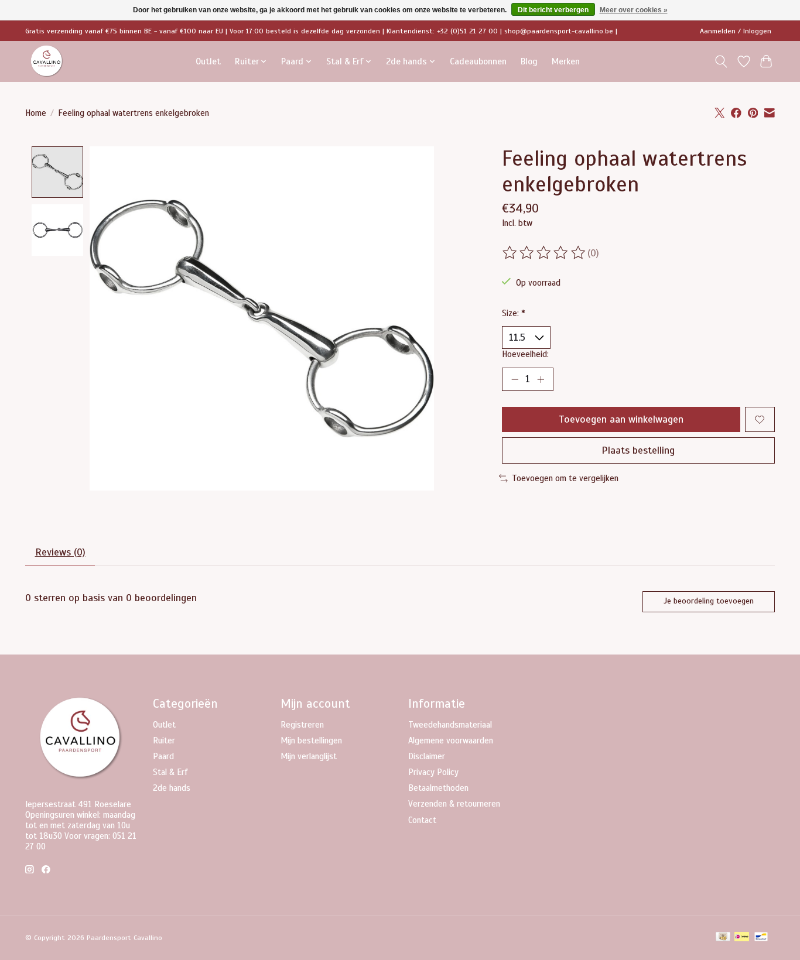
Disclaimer (426, 756)
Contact (422, 820)
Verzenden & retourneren (454, 803)
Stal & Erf (170, 772)
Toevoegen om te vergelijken (565, 478)
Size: (513, 313)
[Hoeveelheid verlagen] (515, 379)
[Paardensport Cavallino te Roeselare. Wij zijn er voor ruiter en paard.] (47, 61)
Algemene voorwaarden (450, 740)
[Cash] (723, 938)
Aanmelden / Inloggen (735, 31)
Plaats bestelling (638, 450)
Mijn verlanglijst (309, 756)
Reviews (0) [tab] (60, 552)
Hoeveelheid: (525, 354)
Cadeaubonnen (478, 61)
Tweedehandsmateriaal (450, 724)
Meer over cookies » (634, 10)
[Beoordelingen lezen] (544, 252)
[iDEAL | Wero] (741, 938)
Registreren (302, 724)
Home (35, 113)
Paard (163, 756)
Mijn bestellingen (311, 740)
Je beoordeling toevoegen (709, 601)
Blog (529, 61)
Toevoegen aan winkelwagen (621, 419)
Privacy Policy (433, 772)
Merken (566, 61)
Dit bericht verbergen (553, 10)
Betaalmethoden (438, 788)
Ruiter (164, 740)
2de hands (171, 788)
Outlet (208, 61)
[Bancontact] (761, 938)
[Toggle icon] (721, 61)
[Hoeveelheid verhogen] (540, 379)
